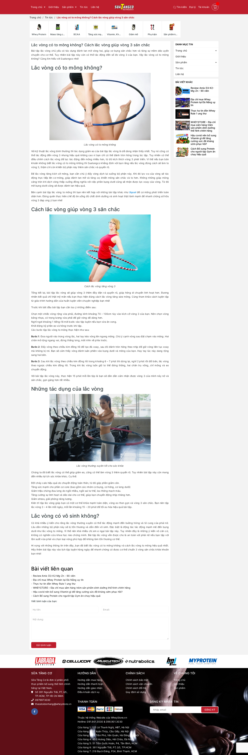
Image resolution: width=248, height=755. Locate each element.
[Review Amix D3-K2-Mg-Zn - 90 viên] (182, 90)
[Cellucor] (77, 661)
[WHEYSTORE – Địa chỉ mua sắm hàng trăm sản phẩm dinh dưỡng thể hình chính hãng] (182, 125)
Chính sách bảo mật (137, 679)
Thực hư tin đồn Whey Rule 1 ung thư (54, 583)
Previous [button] (32, 661)
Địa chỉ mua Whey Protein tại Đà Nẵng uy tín (58, 579)
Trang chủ (179, 679)
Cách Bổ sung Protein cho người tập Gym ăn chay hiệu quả (67, 595)
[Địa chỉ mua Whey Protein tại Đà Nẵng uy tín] (182, 102)
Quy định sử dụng (136, 692)
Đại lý (192, 7)
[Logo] (124, 7)
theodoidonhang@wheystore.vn (53, 704)
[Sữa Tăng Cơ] (82, 709)
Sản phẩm (179, 688)
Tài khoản (203, 7)
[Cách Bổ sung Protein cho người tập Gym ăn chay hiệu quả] (182, 151)
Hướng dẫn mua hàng (90, 679)
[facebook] (34, 711)
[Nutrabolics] (140, 661)
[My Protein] (203, 661)
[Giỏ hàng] (215, 7)
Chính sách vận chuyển (139, 683)
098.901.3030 (114, 721)
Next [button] (216, 661)
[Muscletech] (108, 661)
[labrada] (45, 661)
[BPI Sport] (171, 661)
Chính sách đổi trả (136, 688)
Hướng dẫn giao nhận (90, 688)
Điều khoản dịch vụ (89, 692)
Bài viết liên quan (52, 569)
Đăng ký (210, 709)
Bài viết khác (184, 82)
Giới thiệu (179, 683)
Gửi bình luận (43, 645)
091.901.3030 (95, 721)
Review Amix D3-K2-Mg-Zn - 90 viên (54, 575)
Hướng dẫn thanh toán (90, 683)
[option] (45, 661)
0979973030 (42, 699)
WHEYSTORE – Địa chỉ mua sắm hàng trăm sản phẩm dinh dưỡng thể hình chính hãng (81, 587)
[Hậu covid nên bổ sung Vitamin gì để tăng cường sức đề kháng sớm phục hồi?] (182, 138)
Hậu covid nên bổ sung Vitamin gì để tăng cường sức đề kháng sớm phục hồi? (77, 591)
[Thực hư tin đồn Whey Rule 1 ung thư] (182, 113)
